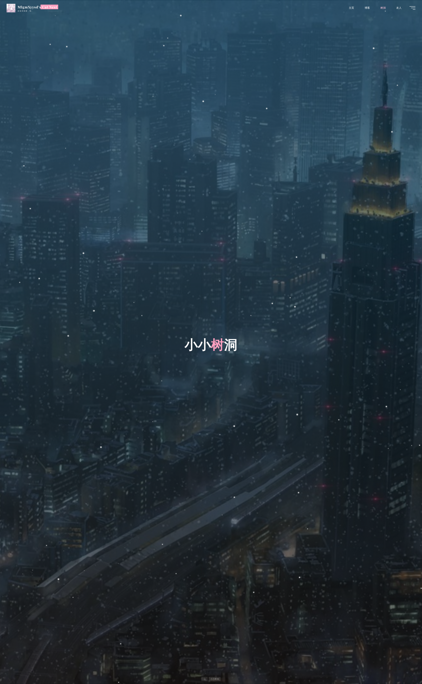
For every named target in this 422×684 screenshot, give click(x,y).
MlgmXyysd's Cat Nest (37, 7)
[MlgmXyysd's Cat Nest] (11, 7)
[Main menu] (412, 8)
